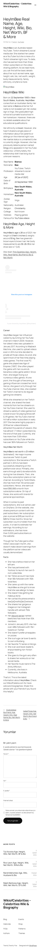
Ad (4, 781)
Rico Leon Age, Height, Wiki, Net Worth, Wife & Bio (16, 864)
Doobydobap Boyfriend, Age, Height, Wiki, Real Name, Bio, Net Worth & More (11, 715)
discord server (17, 615)
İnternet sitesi (8, 800)
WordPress (33, 945)
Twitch (14, 42)
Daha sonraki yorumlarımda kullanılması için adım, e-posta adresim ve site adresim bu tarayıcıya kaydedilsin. (20, 812)
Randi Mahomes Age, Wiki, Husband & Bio (15, 874)
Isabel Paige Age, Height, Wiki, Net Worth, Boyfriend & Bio (29, 715)
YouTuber (21, 42)
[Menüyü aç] (35, 5)
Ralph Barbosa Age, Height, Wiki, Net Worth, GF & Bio (15, 884)
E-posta (6, 791)
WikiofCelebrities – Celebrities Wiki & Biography (17, 5)
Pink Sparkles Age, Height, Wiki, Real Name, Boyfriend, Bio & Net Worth (20, 254)
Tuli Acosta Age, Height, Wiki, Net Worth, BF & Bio (14, 852)
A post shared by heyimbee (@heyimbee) (21, 323)
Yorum (6, 754)
